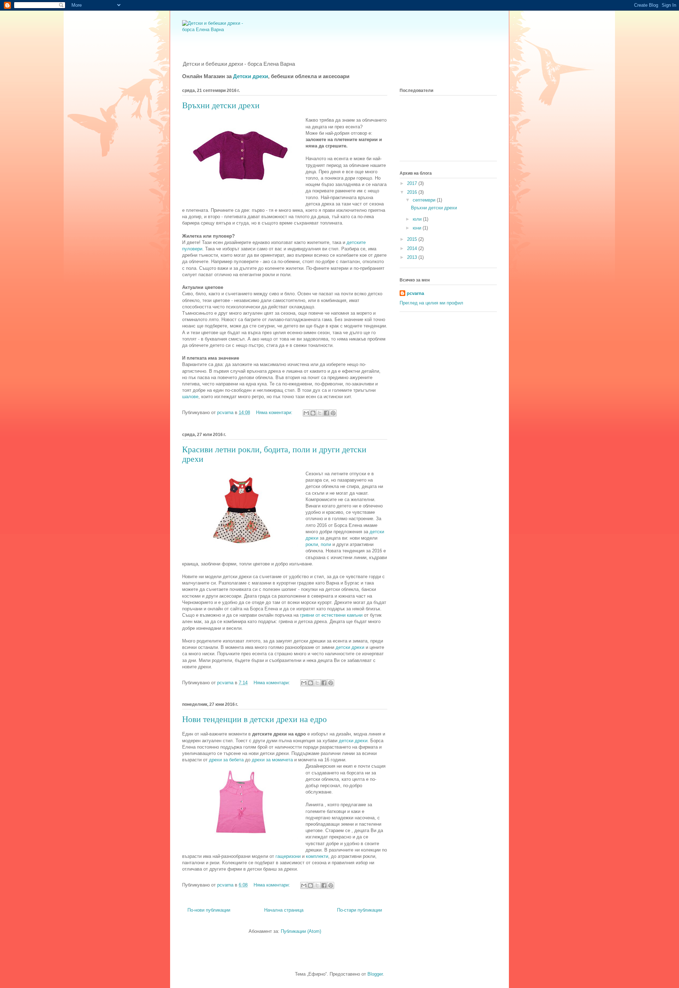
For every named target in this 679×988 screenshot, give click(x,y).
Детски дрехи (250, 76)
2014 (412, 248)
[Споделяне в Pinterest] (333, 413)
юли (418, 219)
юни (418, 228)
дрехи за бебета (226, 759)
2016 (412, 192)
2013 (412, 257)
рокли (312, 544)
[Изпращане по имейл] (306, 413)
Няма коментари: (275, 412)
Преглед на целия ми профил (431, 303)
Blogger (375, 974)
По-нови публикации (208, 910)
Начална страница (283, 910)
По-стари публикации (359, 910)
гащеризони (288, 856)
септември (425, 200)
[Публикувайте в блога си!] (313, 413)
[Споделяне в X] (319, 413)
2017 (412, 183)
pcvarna (415, 293)
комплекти (317, 856)
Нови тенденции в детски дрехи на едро (254, 719)
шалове (190, 396)
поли (326, 544)
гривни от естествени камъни (331, 615)
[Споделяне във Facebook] (326, 413)
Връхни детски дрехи (221, 105)
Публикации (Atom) (301, 931)
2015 (412, 239)
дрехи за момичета (272, 759)
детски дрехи (350, 647)
